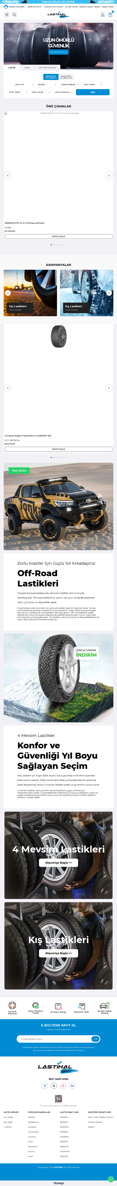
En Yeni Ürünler (71, 7)
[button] (51, 244)
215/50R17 (64, 1156)
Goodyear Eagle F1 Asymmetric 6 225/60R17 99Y (28, 436)
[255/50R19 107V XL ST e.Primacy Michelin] (58, 166)
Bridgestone (33, 1122)
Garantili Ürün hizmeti (53, 7)
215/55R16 (64, 1141)
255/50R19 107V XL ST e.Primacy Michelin (24, 223)
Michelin (31, 1117)
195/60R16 (64, 1146)
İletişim (97, 7)
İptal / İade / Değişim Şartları (100, 1117)
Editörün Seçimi (86, 7)
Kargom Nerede (95, 1122)
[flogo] (58, 1067)
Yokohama (32, 1146)
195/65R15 (64, 1132)
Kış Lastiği (8, 1122)
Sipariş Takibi (107, 7)
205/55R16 (64, 1137)
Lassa (30, 1156)
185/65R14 (64, 1122)
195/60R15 (64, 1127)
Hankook (32, 1137)
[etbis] (58, 1099)
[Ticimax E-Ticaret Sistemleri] (58, 1183)
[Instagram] (63, 1086)
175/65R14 (64, 1117)
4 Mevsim (8, 1127)
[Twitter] (54, 1086)
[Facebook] (45, 1086)
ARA (92, 92)
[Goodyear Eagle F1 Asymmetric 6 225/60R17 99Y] (58, 379)
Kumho (31, 1151)
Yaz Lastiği (8, 1117)
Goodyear (32, 1127)
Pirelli (30, 1141)
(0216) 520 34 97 (34, 7)
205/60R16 (64, 1151)
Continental (33, 1132)
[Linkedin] (72, 1086)
